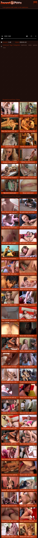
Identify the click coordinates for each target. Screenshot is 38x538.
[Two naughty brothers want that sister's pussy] (10, 282)
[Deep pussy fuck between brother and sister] (28, 266)
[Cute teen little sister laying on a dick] (10, 266)
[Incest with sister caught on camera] (10, 235)
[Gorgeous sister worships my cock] (10, 359)
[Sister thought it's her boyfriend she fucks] (10, 498)
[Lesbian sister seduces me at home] (10, 405)
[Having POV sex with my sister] (10, 390)
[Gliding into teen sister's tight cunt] (28, 313)
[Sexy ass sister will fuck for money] (28, 405)
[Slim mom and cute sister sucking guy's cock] (10, 452)
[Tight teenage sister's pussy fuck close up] (10, 220)
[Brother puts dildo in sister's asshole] (10, 297)
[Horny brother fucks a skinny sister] (10, 421)
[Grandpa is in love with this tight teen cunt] (10, 467)
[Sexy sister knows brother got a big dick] (28, 452)
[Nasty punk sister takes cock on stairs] (28, 529)
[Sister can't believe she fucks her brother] (28, 220)
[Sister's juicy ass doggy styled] (28, 390)
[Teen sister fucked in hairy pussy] (28, 436)
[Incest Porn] (11, 3)
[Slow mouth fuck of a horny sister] (28, 483)
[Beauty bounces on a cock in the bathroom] (10, 375)
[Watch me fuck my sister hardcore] (28, 282)
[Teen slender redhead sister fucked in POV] (10, 313)
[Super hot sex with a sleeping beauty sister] (10, 436)
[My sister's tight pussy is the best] (28, 235)
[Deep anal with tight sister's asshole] (10, 514)
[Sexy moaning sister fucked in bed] (10, 529)
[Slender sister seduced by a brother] (10, 483)
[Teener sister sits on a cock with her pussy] (28, 467)
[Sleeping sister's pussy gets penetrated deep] (10, 344)
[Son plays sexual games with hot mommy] (10, 251)
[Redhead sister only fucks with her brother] (28, 297)
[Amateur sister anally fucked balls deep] (10, 328)
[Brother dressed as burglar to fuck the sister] (28, 344)
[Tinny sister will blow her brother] (28, 498)
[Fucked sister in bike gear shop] (28, 375)
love (4, 47)
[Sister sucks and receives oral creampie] (28, 421)
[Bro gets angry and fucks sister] (28, 205)
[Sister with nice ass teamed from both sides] (28, 359)
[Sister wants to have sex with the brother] (28, 514)
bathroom (24, 45)
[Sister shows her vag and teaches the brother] (10, 205)
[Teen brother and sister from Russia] (28, 251)
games (35, 45)
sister (29, 45)
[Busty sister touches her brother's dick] (28, 328)
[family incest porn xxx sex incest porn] (35, 2)
